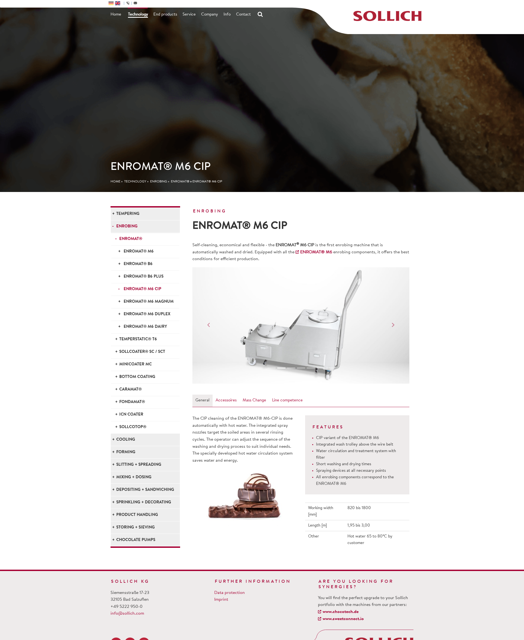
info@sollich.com (127, 613)
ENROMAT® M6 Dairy (145, 327)
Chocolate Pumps (135, 540)
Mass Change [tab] (254, 400)
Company (209, 15)
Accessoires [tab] (226, 400)
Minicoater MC (135, 364)
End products (165, 15)
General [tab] (202, 400)
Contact (243, 15)
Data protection (229, 593)
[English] (117, 3)
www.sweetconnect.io (343, 619)
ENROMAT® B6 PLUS (143, 277)
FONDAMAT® (132, 402)
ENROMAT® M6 (139, 252)
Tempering (127, 214)
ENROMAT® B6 (138, 264)
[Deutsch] (111, 3)
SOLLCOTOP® (132, 427)
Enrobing (158, 181)
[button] (208, 325)
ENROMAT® (180, 181)
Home (116, 15)
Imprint (221, 599)
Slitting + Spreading (138, 465)
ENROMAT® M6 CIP (207, 181)
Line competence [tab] (287, 400)
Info (227, 15)
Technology (138, 15)
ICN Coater (131, 415)
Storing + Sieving (135, 527)
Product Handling (137, 515)
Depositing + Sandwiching (145, 490)
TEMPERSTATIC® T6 (138, 339)
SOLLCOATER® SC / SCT (142, 352)
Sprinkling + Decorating (143, 502)
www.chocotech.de (341, 612)
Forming (125, 452)
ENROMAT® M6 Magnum (149, 302)
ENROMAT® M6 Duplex (147, 314)
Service (189, 15)
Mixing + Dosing (133, 477)
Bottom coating (137, 377)
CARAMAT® (130, 389)
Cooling (125, 440)
